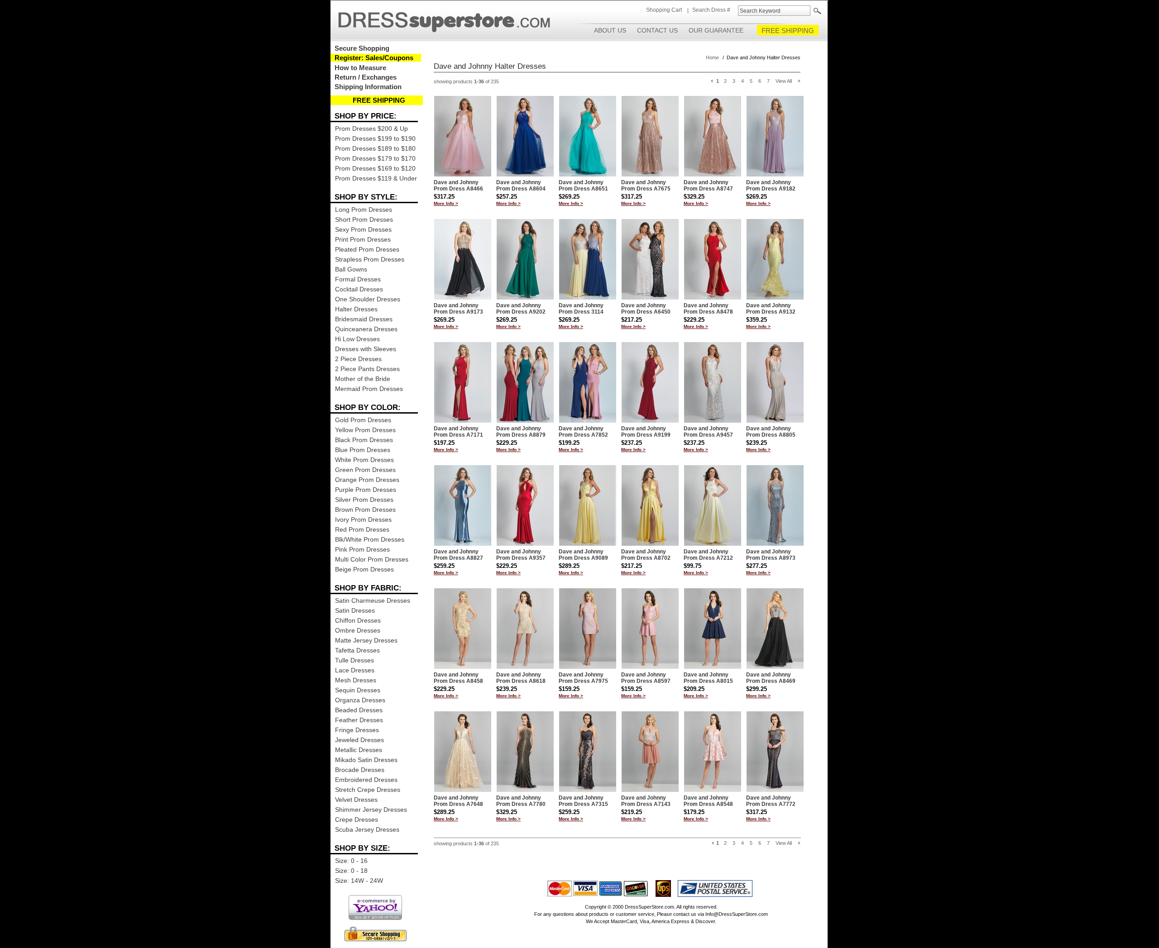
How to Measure (360, 67)
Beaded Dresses (359, 710)
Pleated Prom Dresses (367, 249)
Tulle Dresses (354, 660)
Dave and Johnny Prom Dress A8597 (645, 678)
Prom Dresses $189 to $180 (375, 148)
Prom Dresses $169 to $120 (375, 168)
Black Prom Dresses (364, 439)
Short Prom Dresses (364, 219)
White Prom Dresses (364, 459)
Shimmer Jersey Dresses (371, 809)
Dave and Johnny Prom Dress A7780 (521, 801)
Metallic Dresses (358, 749)
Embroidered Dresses (366, 779)
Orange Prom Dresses (367, 479)
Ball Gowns (351, 269)
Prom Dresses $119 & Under (376, 178)
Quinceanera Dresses (366, 329)
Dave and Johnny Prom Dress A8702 (645, 554)
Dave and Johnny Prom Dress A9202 (521, 308)
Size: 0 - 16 (351, 860)
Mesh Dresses (355, 680)
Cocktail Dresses (359, 289)
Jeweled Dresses (359, 739)
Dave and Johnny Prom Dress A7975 (583, 678)
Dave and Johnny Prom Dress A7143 (645, 801)
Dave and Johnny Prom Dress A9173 (458, 308)
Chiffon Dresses (358, 620)
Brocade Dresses (359, 769)
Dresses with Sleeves (365, 349)
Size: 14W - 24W (359, 880)
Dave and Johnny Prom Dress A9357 (521, 554)
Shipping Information (368, 87)
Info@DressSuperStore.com (736, 914)
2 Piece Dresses (358, 358)
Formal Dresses (358, 279)
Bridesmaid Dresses (364, 319)
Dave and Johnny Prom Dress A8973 (770, 554)
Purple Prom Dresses (365, 489)
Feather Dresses (359, 720)
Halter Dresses (356, 309)
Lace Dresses (354, 670)
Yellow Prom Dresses (365, 430)
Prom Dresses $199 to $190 (375, 138)
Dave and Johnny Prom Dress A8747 (708, 185)
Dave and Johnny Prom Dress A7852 (583, 431)
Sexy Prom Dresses (363, 229)
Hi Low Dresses (357, 339)
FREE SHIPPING (787, 30)
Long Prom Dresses (363, 209)
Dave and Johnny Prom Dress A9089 (583, 554)
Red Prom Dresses (362, 529)
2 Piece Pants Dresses (367, 368)
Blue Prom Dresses (362, 449)
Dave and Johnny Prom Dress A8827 (458, 554)
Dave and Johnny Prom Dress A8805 (770, 431)
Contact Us (657, 30)
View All (784, 81)
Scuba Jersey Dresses (367, 829)
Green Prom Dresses (365, 469)
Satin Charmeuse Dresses (372, 600)
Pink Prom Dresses (362, 549)
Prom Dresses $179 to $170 (375, 158)
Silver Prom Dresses (364, 499)
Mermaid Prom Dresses (369, 388)
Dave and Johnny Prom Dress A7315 (583, 801)
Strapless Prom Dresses (369, 259)
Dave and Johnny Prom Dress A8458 (458, 678)
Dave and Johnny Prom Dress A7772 (770, 801)
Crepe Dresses (356, 819)
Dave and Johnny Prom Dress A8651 (583, 185)
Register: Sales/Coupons (374, 58)
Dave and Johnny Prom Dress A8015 (708, 678)
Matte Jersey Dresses (366, 640)
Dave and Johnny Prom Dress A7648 (458, 801)
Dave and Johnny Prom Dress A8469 (770, 678)
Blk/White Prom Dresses (369, 539)
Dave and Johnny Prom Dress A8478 (708, 308)
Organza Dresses (360, 700)
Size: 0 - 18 (351, 870)
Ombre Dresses (357, 630)
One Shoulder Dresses (367, 299)
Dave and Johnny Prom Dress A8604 (521, 185)
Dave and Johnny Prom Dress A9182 (770, 185)
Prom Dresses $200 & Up (371, 128)
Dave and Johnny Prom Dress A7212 (708, 554)
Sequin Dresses (357, 690)
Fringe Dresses (357, 730)
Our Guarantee (716, 30)
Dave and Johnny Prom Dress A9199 (645, 431)
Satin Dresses (355, 610)
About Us (610, 30)
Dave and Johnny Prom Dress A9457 (708, 431)
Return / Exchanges (366, 77)
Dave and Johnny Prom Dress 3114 (581, 308)
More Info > (446, 203)
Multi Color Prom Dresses (371, 559)
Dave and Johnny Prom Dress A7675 (645, 185)
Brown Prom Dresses (365, 509)
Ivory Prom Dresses (363, 519)
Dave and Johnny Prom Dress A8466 (458, 185)
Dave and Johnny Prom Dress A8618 (521, 678)
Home (712, 57)
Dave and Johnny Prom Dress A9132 (770, 308)
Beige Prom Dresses (364, 569)
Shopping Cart (664, 10)
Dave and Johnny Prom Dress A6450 (645, 308)
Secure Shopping (362, 48)
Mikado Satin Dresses (366, 759)
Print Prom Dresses (363, 239)
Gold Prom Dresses (363, 420)
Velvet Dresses (356, 799)
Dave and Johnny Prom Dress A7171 (458, 431)
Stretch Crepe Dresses (367, 789)
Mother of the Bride (362, 378)
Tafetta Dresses (357, 650)
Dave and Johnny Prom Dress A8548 (708, 801)
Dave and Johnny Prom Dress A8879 (521, 431)
